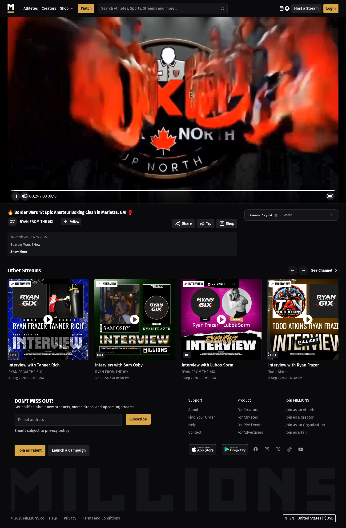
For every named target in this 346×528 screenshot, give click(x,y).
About (193, 409)
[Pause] (15, 196)
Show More (18, 252)
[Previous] (292, 270)
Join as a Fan (296, 432)
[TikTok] (289, 449)
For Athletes (247, 417)
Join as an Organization (305, 425)
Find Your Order (201, 417)
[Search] (223, 8)
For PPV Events (249, 425)
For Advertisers (250, 432)
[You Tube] (301, 449)
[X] (278, 449)
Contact (194, 432)
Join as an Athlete (300, 409)
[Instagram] (267, 449)
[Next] (303, 270)
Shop (64, 8)
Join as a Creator (300, 417)
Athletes (31, 8)
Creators (49, 8)
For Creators (247, 409)
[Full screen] (330, 196)
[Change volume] (24, 196)
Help (192, 425)
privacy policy (57, 430)
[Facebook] (255, 449)
